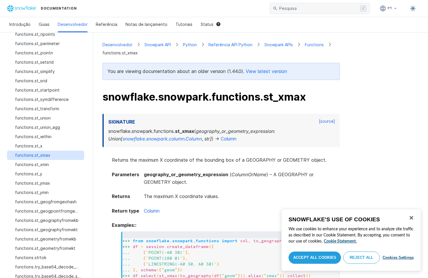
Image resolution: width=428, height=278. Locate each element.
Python (190, 44)
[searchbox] (318, 8)
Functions (314, 44)
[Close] (411, 217)
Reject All (361, 257)
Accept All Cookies (314, 257)
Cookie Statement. (340, 241)
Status (207, 24)
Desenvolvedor (73, 24)
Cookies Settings (398, 257)
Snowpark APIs (278, 44)
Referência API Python (230, 44)
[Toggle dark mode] (413, 8)
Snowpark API (157, 44)
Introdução (20, 24)
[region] (351, 240)
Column (152, 211)
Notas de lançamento (146, 24)
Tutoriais (184, 24)
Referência (106, 24)
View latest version (266, 71)
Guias (44, 24)
